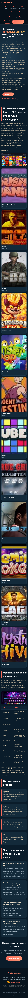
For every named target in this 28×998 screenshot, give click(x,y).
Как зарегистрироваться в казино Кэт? (13, 864)
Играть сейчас (8, 94)
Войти (7, 22)
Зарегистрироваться (10, 98)
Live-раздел (5, 8)
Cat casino (6, 2)
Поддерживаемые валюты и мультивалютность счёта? (12, 903)
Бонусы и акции (13, 8)
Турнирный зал (19, 17)
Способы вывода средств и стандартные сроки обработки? (13, 884)
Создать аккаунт (14, 958)
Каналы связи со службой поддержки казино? (11, 922)
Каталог (19, 13)
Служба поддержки (10, 17)
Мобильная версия (11, 13)
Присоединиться (18, 22)
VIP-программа (22, 8)
